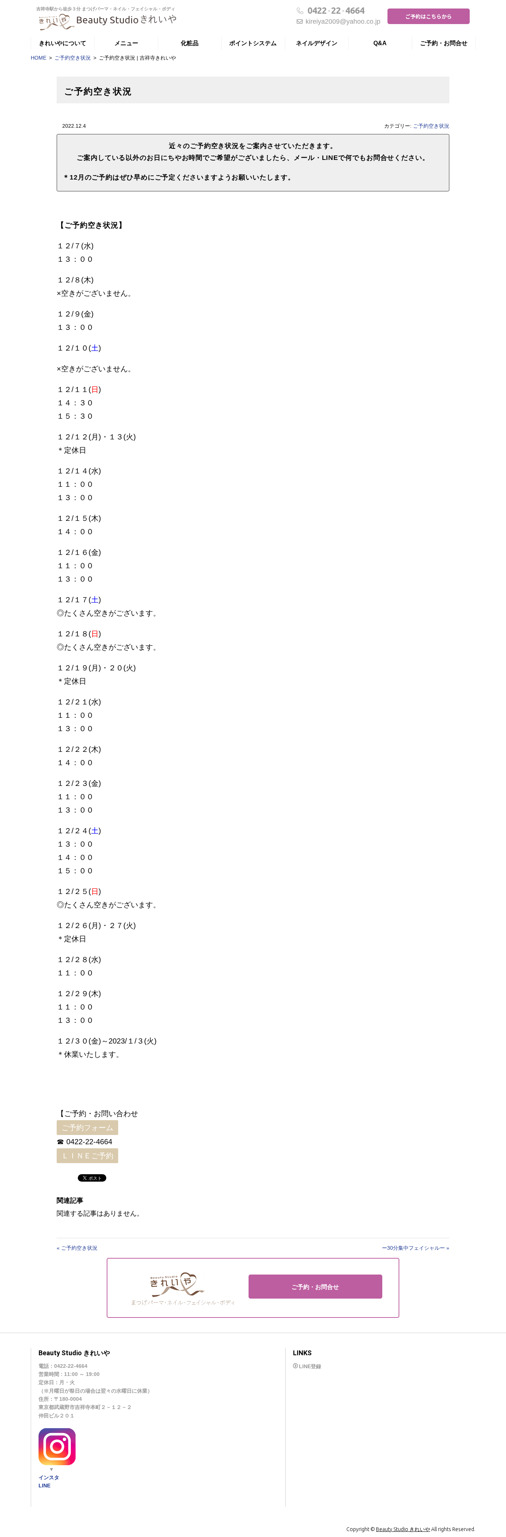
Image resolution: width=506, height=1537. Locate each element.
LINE (44, 1486)
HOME (38, 58)
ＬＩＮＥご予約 (87, 1156)
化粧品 (190, 43)
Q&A (380, 43)
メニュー (126, 43)
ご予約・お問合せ (443, 43)
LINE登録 (310, 1366)
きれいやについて (62, 43)
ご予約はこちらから (428, 16)
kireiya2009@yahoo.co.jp (343, 21)
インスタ (49, 1477)
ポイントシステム (253, 43)
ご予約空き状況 (72, 58)
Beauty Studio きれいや (403, 1529)
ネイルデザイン (316, 43)
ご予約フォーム (87, 1128)
